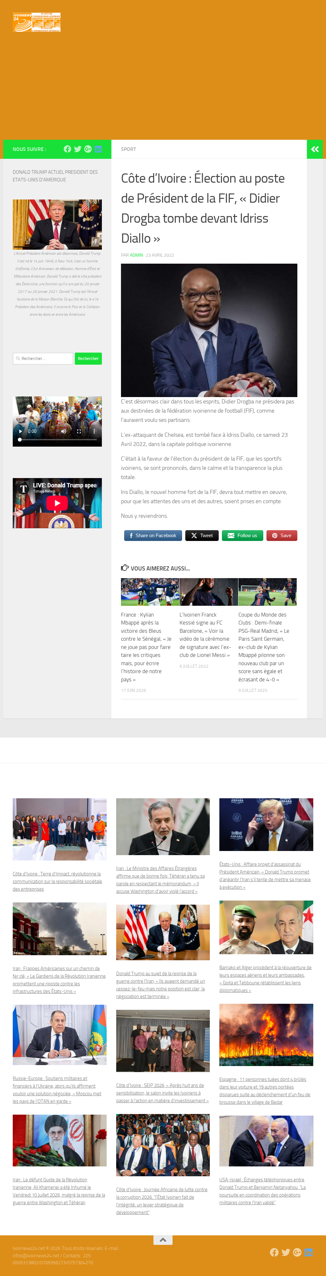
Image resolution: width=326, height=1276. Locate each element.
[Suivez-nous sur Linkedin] (98, 149)
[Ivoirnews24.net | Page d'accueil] (36, 22)
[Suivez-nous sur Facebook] (67, 149)
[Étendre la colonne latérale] (315, 149)
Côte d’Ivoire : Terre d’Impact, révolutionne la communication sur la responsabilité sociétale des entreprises (57, 881)
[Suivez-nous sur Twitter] (78, 149)
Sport (128, 149)
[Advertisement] (163, 92)
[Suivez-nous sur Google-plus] (88, 149)
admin (136, 255)
